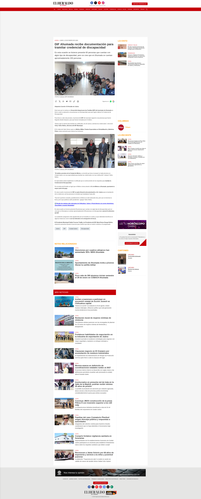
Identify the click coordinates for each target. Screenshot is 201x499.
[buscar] (147, 9)
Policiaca (65, 9)
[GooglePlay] (111, 486)
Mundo (76, 9)
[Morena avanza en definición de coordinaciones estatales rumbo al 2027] (64, 370)
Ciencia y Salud (121, 9)
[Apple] (108, 486)
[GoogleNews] (104, 486)
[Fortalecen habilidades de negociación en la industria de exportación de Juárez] (64, 339)
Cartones (94, 9)
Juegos (142, 9)
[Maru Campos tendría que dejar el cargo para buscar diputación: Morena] (122, 149)
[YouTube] (99, 2)
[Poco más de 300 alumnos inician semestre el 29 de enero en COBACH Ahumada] (64, 278)
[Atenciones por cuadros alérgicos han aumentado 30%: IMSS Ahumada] (64, 252)
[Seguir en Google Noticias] (113, 101)
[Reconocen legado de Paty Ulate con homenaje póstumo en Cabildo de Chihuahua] (122, 141)
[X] (95, 2)
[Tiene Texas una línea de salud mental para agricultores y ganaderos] (122, 164)
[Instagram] (103, 2)
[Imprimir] (78, 101)
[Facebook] (91, 2)
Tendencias (113, 9)
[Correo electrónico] (70, 101)
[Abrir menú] (54, 9)
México (71, 9)
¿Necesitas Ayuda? (100, 483)
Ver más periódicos (139, 3)
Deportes (136, 9)
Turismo (129, 9)
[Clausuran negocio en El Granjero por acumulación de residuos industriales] (64, 354)
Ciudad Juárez (73, 228)
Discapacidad (85, 228)
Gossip (100, 9)
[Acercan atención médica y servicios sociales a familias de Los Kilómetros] (122, 156)
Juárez (58, 228)
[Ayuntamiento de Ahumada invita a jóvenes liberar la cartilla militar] (64, 265)
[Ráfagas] (121, 127)
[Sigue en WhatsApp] (110, 101)
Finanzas (81, 9)
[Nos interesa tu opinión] (100, 472)
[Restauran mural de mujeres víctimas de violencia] (64, 322)
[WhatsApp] (63, 101)
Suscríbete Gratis (132, 243)
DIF (64, 228)
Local (59, 9)
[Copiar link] (74, 101)
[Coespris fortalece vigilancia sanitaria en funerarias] (64, 440)
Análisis (88, 9)
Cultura (106, 9)
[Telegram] (67, 101)
